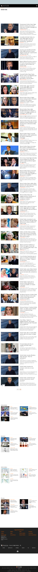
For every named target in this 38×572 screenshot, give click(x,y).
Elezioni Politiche (22, 534)
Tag (28, 547)
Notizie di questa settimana (3, 537)
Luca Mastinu (22, 163)
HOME (2, 8)
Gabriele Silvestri (22, 187)
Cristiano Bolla (22, 312)
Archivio (23, 547)
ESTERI (30, 442)
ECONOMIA (30, 468)
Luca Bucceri (22, 274)
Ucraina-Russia (13, 534)
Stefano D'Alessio (22, 237)
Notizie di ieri (3, 536)
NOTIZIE (6, 6)
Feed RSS (4, 547)
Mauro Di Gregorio (22, 261)
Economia (30, 531)
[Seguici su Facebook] (17, 552)
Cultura (2, 533)
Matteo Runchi (22, 151)
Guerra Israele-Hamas (32, 534)
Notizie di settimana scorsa (4, 539)
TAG (3, 8)
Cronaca (2, 531)
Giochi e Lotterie (22, 533)
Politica (11, 531)
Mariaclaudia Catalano (23, 55)
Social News (31, 533)
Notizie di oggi (3, 534)
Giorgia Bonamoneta (23, 29)
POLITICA (11, 411)
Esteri (20, 531)
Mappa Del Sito (10, 547)
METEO (11, 406)
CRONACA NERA (12, 499)
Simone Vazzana (22, 287)
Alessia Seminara (22, 126)
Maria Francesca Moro (23, 79)
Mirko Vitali (22, 42)
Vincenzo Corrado (22, 224)
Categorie (17, 547)
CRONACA (30, 406)
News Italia (33, 547)
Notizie (5, 545)
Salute (11, 533)
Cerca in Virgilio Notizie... (14, 545)
